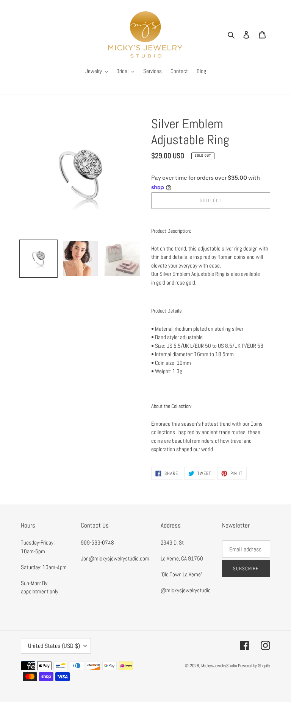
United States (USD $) (54, 646)
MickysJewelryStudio (219, 666)
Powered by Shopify (254, 666)
